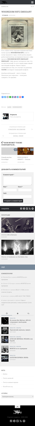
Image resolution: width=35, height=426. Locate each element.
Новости (4, 6)
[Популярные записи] (17, 313)
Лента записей (8, 378)
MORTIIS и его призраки (18, 348)
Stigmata (5, 15)
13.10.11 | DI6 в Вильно (9, 235)
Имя (5, 187)
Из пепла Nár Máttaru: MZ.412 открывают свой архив (20, 321)
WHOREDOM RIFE (17, 107)
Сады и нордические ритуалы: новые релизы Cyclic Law (16, 302)
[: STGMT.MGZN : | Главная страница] (5, 2)
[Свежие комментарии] (28, 313)
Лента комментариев (10, 382)
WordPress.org (8, 386)
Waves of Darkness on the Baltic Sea (14, 257)
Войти (5, 374)
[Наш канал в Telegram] (24, 209)
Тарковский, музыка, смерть (20, 330)
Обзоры (18, 328)
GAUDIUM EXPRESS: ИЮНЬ (19, 357)
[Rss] (30, 209)
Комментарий (8, 174)
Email (20, 187)
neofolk (9, 107)
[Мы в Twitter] (27, 209)
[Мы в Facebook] (21, 209)
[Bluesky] (33, 209)
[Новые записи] (6, 313)
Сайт (5, 193)
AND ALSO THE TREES (22, 296)
